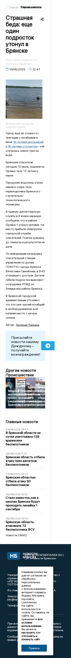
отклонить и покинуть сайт (30, 637)
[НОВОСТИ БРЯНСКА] (12, 556)
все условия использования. (32, 622)
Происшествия (32, 7)
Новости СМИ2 (16, 535)
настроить (28, 632)
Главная (14, 7)
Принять (34, 648)
